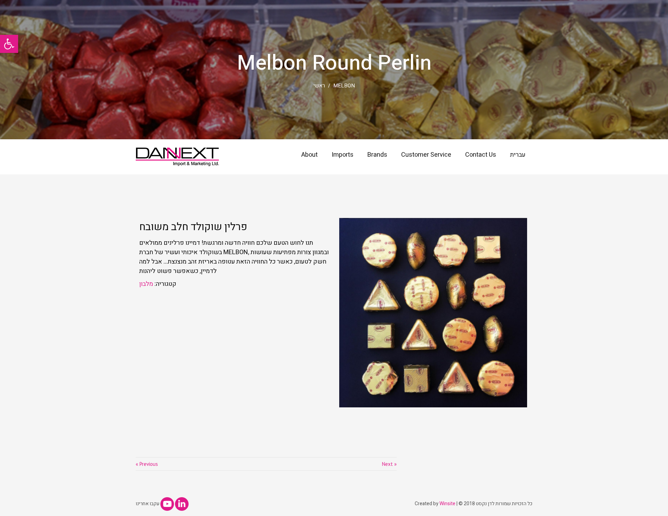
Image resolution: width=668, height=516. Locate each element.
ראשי (319, 85)
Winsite (447, 503)
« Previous (147, 464)
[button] (9, 44)
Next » (389, 464)
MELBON (344, 85)
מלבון (146, 284)
